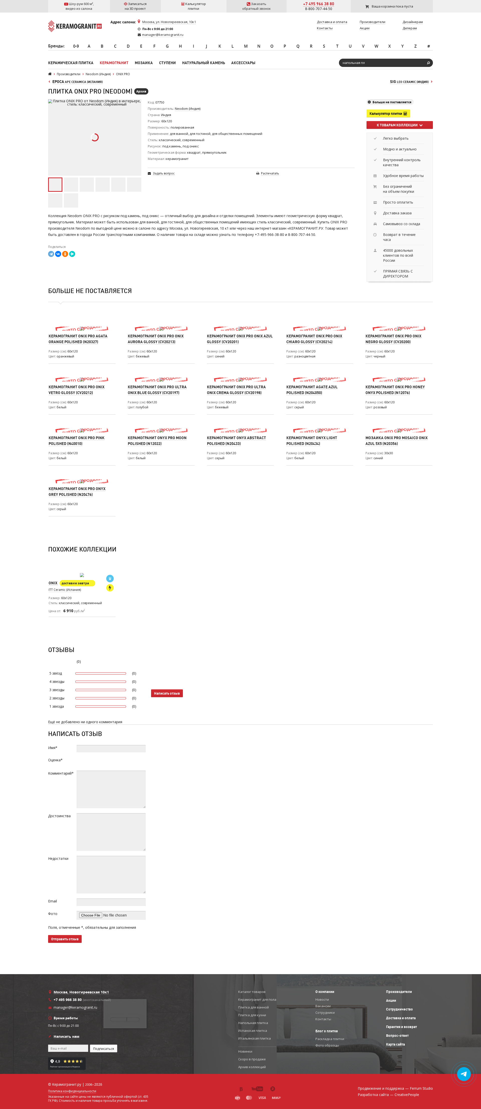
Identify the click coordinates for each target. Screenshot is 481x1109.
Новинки (245, 1051)
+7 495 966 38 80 (318, 3)
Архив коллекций (252, 1067)
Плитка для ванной (253, 1007)
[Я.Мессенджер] (72, 254)
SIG (409, 81)
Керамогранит (114, 62)
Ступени (167, 62)
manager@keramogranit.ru (162, 34)
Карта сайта (395, 1044)
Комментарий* (61, 773)
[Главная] (50, 74)
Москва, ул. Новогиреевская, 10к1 (169, 22)
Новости (322, 999)
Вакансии (323, 1006)
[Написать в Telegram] (464, 1074)
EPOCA (77, 81)
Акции (391, 1000)
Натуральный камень (203, 62)
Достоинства (59, 815)
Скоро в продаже (252, 1059)
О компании (324, 991)
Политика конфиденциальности (72, 1091)
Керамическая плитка (70, 62)
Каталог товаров (252, 991)
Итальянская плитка (254, 1038)
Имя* (52, 747)
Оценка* (55, 760)
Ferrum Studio (421, 1088)
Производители (399, 991)
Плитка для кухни (252, 1015)
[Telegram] (51, 254)
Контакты (323, 1019)
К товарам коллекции (398, 125)
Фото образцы (327, 1045)
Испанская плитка (252, 1030)
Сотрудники (325, 1012)
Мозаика (144, 62)
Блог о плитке (326, 1031)
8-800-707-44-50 (318, 8)
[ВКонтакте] (58, 254)
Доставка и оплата (401, 1018)
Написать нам (66, 1036)
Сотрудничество (399, 1009)
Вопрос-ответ (397, 1035)
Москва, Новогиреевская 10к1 (81, 992)
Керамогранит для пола (257, 999)
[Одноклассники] (65, 254)
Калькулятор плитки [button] (387, 113)
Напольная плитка (253, 1023)
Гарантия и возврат (401, 1027)
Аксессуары (243, 62)
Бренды (56, 46)
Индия (166, 115)
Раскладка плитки (329, 1039)
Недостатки (58, 858)
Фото (52, 913)
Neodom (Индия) (187, 108)
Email (52, 901)
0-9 (76, 46)
